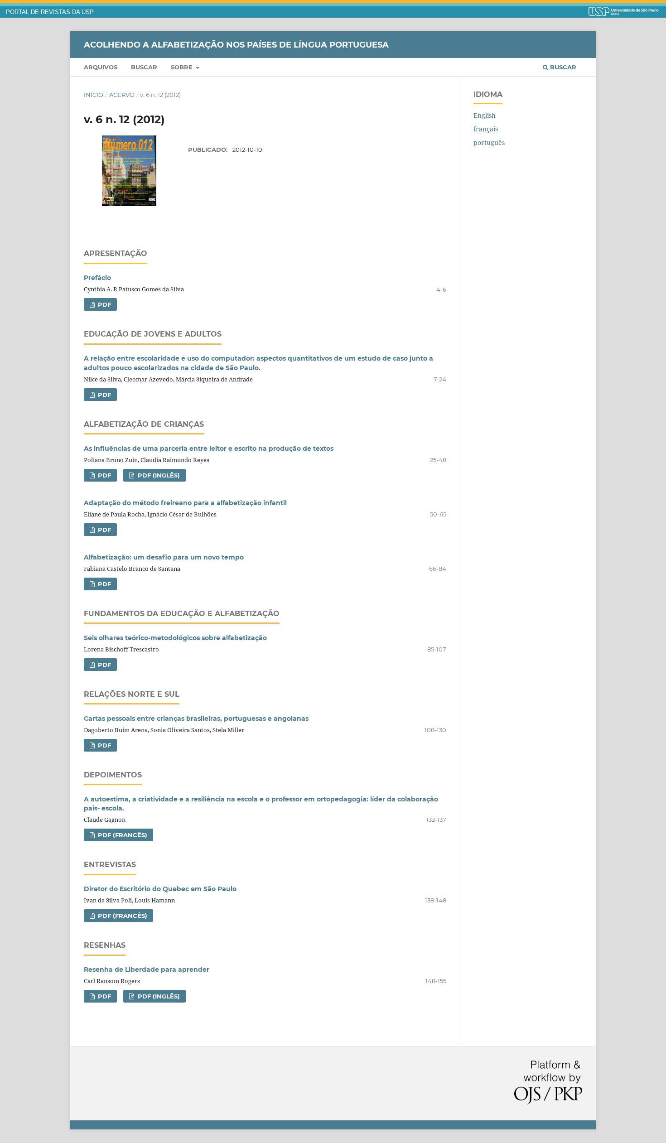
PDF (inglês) (158, 475)
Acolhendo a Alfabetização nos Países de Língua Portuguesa (236, 44)
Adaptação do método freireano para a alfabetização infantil (185, 503)
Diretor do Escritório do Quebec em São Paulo (160, 889)
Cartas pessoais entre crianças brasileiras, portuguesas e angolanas (196, 718)
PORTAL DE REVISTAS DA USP (50, 12)
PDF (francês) (121, 835)
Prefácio (97, 278)
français (485, 129)
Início (93, 94)
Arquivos (100, 67)
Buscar (144, 67)
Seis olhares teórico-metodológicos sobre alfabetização (175, 638)
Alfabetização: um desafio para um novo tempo (164, 557)
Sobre (182, 67)
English (484, 115)
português (489, 142)
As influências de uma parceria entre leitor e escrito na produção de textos (208, 448)
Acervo (122, 94)
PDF (103, 304)
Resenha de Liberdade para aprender (146, 969)
